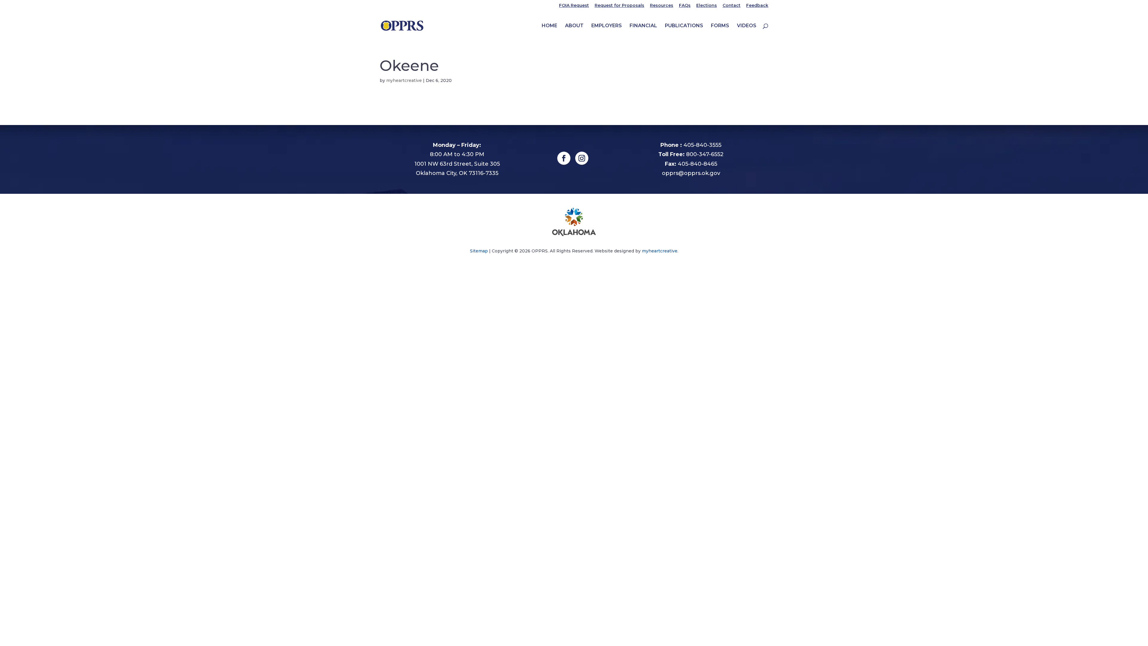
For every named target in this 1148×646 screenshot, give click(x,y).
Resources (661, 5)
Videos (746, 26)
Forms (720, 26)
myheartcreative (404, 80)
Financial (643, 26)
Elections (706, 5)
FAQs (685, 5)
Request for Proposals (619, 5)
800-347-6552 (704, 154)
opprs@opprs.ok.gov (691, 173)
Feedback (757, 5)
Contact (732, 5)
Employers (606, 26)
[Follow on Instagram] (581, 158)
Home (549, 26)
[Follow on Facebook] (563, 158)
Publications (684, 26)
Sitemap (479, 251)
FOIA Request (574, 5)
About (574, 26)
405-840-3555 (702, 145)
